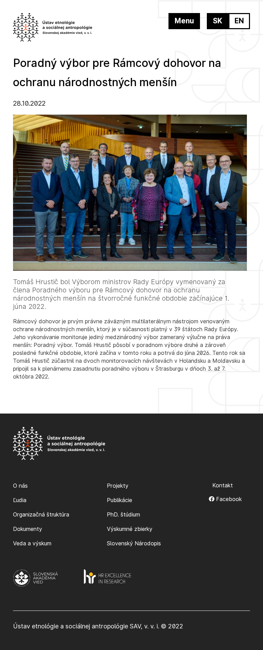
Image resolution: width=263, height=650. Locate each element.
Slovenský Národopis (134, 543)
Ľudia (19, 500)
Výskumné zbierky (129, 528)
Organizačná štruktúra (41, 514)
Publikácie (119, 500)
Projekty (117, 485)
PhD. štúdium (123, 514)
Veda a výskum (32, 543)
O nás (20, 485)
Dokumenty (27, 528)
